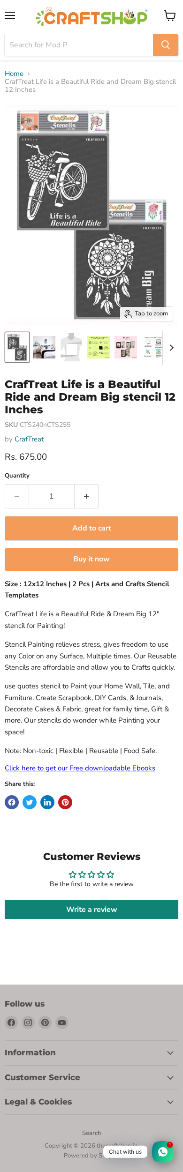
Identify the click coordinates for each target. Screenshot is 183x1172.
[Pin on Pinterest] (65, 802)
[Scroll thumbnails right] (169, 347)
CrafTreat (29, 439)
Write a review (91, 909)
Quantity (17, 475)
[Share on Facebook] (12, 802)
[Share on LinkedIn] (47, 802)
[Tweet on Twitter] (30, 802)
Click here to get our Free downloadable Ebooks (80, 768)
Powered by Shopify (91, 1155)
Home (14, 74)
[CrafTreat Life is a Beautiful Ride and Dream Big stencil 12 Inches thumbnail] (44, 347)
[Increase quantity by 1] (87, 496)
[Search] (165, 45)
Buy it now (91, 559)
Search (91, 1133)
